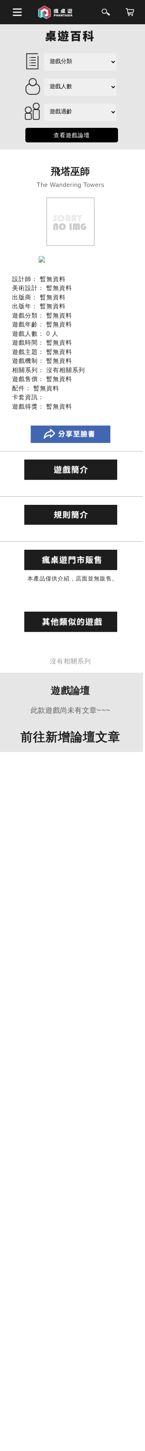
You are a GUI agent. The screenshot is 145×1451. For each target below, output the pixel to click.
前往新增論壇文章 (70, 737)
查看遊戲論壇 (72, 135)
